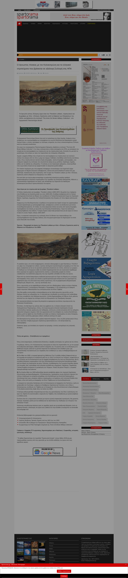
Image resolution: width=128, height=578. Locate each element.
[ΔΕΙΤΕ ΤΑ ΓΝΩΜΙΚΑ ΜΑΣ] (127, 289)
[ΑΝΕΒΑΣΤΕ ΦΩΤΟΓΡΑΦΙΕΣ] (1, 289)
